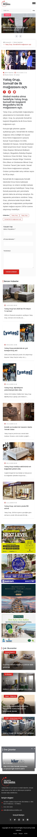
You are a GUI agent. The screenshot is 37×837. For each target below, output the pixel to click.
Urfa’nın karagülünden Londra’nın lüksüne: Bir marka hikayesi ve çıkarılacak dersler (15, 708)
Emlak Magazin (10, 652)
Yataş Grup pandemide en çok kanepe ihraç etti (16, 349)
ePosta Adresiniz (9, 239)
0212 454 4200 (8, 807)
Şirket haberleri (18, 42)
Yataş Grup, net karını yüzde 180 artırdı (16, 507)
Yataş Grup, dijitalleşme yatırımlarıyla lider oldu (13, 389)
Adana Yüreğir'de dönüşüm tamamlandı (18, 30)
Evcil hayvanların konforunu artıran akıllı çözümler (18, 666)
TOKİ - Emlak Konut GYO (13, 15)
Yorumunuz (7, 251)
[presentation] (16, 36)
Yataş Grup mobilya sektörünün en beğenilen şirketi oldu (17, 467)
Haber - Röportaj (10, 696)
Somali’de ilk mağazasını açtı (12, 219)
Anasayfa (8, 42)
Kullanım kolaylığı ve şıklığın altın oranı (17, 689)
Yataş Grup (14, 215)
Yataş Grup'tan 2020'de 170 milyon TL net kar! (17, 310)
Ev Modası (8, 674)
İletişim (21, 833)
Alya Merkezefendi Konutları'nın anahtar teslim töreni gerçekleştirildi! (18, 767)
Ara (34, 10)
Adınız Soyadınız (9, 229)
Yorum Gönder (11, 272)
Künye (15, 833)
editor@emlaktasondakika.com (13, 810)
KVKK (26, 833)
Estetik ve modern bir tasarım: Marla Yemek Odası (18, 428)
